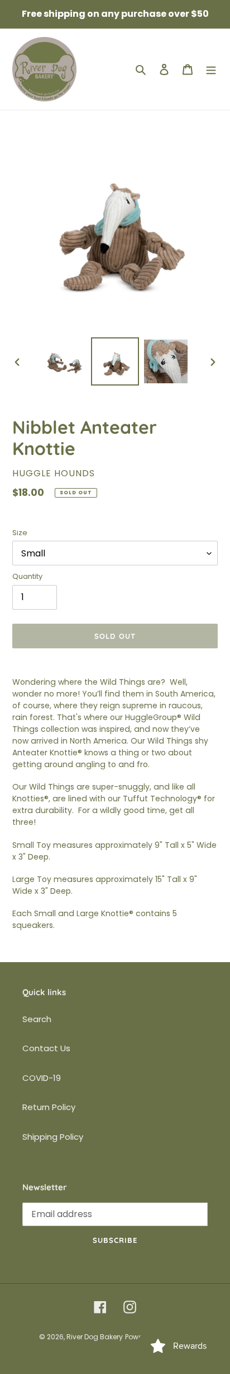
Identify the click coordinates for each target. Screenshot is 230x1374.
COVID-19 (41, 1078)
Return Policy (48, 1107)
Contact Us (46, 1048)
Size (19, 532)
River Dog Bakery (94, 1336)
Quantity (27, 576)
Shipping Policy (52, 1137)
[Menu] (211, 69)
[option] (64, 361)
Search (36, 1019)
